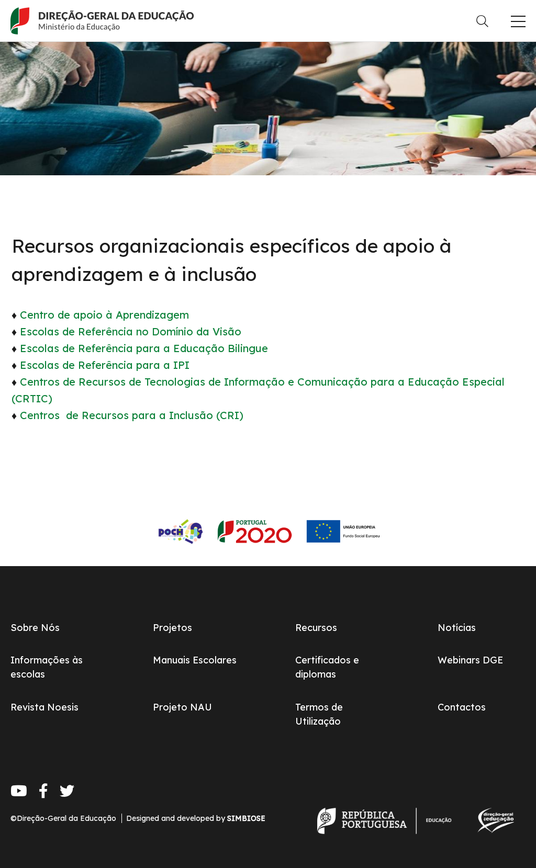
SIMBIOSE (246, 818)
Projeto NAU (182, 707)
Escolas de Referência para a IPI (106, 364)
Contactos (462, 707)
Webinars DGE (470, 660)
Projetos (172, 628)
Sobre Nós (35, 628)
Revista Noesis (44, 707)
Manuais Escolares (195, 660)
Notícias (457, 628)
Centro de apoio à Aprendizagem (104, 314)
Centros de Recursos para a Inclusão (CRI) (131, 415)
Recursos (316, 628)
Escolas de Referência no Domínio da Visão (130, 331)
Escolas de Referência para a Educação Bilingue (144, 348)
